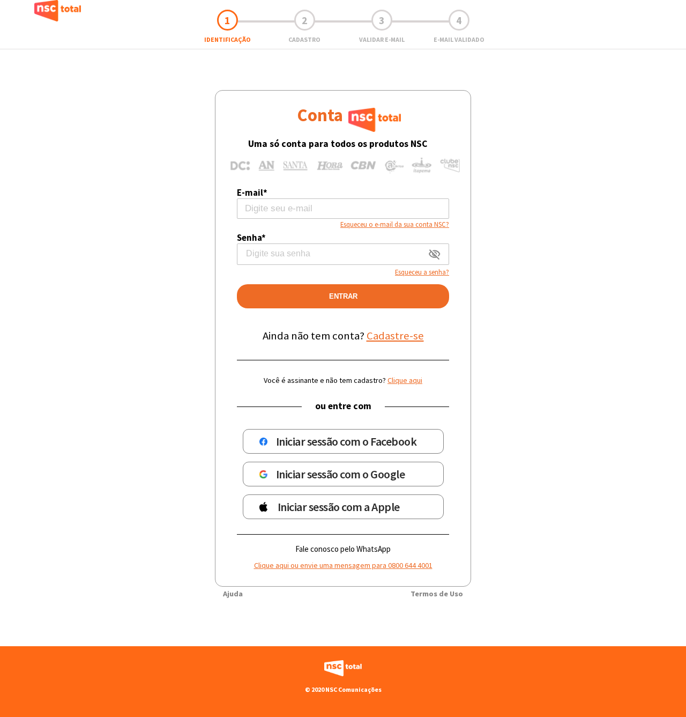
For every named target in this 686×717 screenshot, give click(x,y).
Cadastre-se (395, 336)
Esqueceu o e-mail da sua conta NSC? (394, 224)
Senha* (251, 237)
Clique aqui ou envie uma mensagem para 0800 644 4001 (343, 565)
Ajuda (233, 593)
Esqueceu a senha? (422, 272)
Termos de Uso (437, 593)
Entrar (343, 296)
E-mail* (252, 192)
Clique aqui (404, 380)
